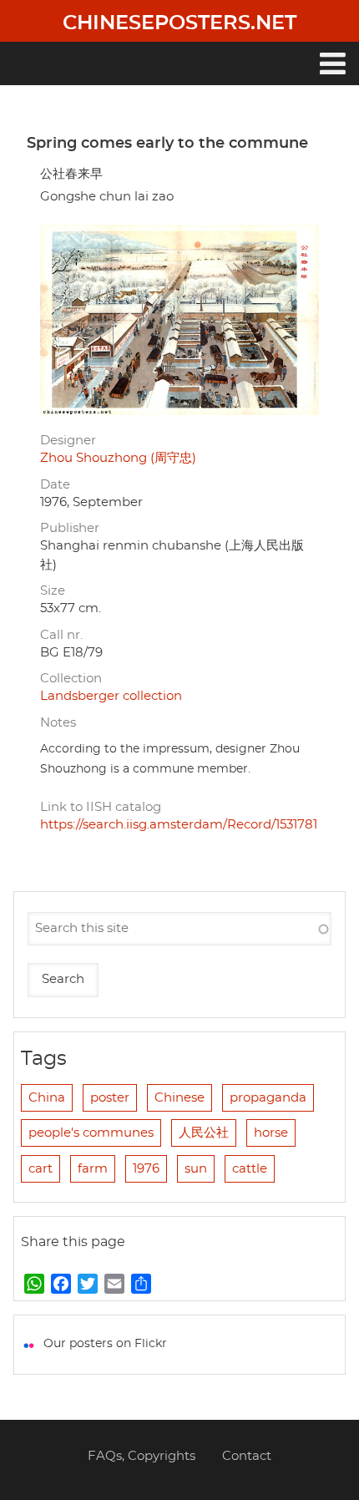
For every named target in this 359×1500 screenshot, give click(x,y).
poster (109, 1098)
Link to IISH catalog (100, 807)
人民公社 (204, 1133)
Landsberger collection (111, 696)
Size (52, 591)
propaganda (268, 1098)
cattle (249, 1169)
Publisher (69, 528)
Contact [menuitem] (246, 1456)
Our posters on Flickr (105, 1344)
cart (40, 1169)
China (46, 1098)
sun (196, 1169)
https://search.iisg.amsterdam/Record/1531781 (178, 824)
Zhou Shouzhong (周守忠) (118, 458)
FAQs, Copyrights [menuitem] (141, 1456)
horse (271, 1133)
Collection (71, 678)
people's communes (91, 1133)
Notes (58, 723)
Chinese (179, 1098)
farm (93, 1169)
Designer (68, 440)
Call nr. (61, 635)
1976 (146, 1169)
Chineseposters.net (179, 23)
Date (55, 485)
